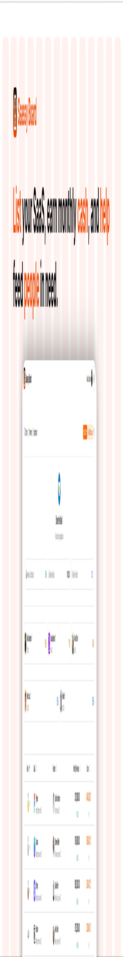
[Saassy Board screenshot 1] (1, 211)
